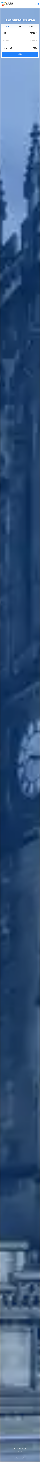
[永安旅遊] (7, 4)
